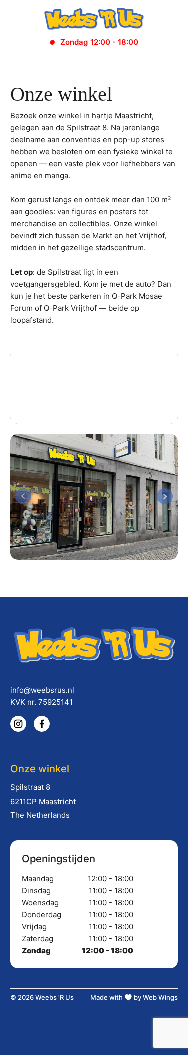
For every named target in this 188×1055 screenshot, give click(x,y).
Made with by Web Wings (134, 997)
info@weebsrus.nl (42, 690)
